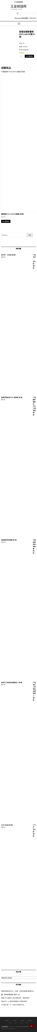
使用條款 (14, 1020)
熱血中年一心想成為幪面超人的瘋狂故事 (14, 1001)
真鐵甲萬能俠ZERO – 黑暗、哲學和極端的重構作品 (17, 991)
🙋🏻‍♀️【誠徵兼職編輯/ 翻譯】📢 (10, 994)
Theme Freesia (20, 1026)
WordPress (27, 1026)
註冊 (21, 1022)
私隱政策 (7, 1020)
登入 (16, 1022)
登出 (27, 1022)
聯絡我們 (30, 1020)
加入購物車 (29, 56)
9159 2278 (32, 18)
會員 (10, 1022)
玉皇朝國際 (18, 6)
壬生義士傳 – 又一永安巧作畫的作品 (12, 1005)
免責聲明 (22, 1020)
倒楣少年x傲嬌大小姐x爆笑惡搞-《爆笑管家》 (15, 998)
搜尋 (29, 235)
